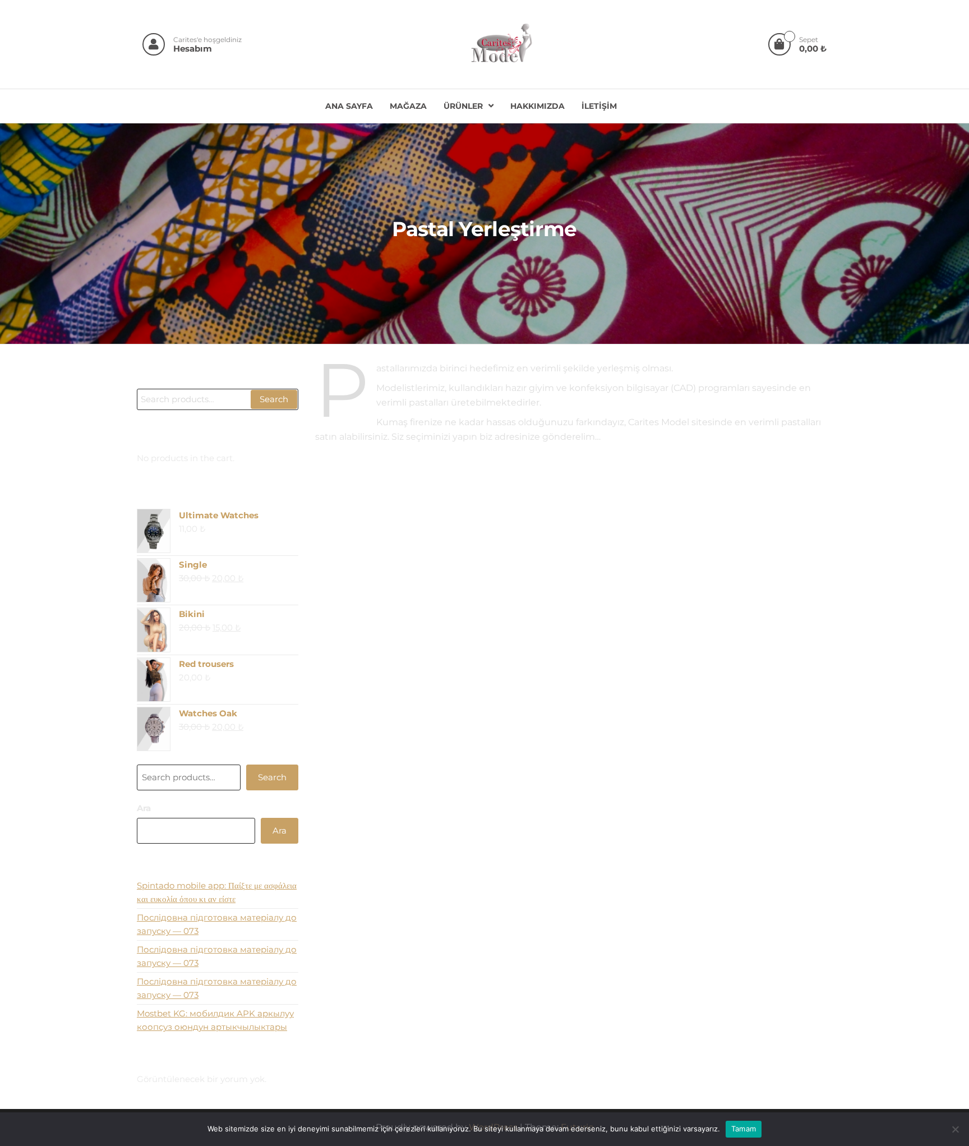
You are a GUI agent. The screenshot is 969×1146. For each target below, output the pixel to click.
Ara (144, 808)
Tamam (743, 1128)
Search (274, 399)
